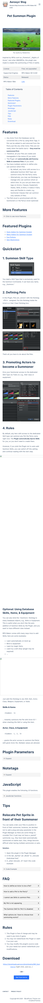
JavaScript (12, 111)
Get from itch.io (21, 977)
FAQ (9, 116)
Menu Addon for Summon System (19, 235)
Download (12, 121)
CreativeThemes (34, 1001)
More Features (13, 98)
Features (11, 95)
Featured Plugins (14, 100)
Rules (10, 119)
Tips (9, 114)
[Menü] (39, 4)
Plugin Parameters (15, 106)
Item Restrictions (13, 240)
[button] (21, 216)
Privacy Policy (16, 991)
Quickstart (12, 103)
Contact (6, 991)
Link (23, 82)
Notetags (11, 108)
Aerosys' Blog (18, 1)
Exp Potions (11, 237)
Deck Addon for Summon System (19, 232)
